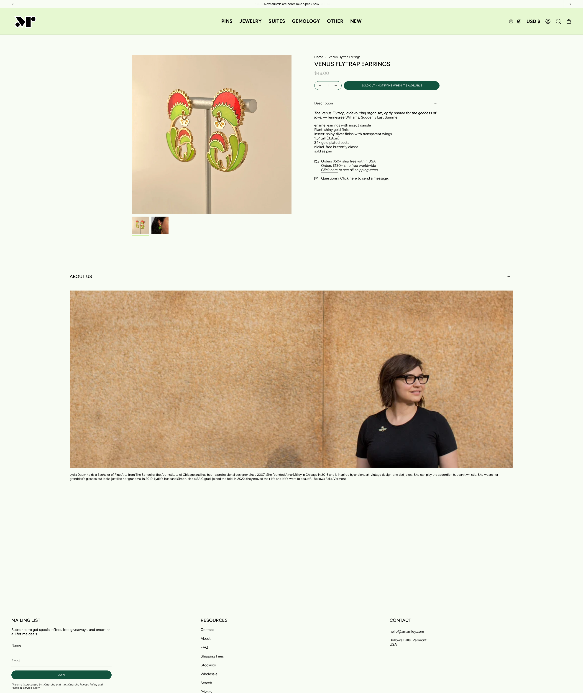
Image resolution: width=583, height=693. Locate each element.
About (206, 638)
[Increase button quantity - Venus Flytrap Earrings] (336, 85)
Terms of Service (21, 687)
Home (318, 57)
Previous (132, 134)
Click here (348, 178)
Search (206, 683)
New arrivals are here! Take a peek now (291, 4)
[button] (227, 21)
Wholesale (209, 674)
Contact (207, 629)
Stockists (208, 665)
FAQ (204, 647)
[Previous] (13, 4)
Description (323, 103)
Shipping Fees (212, 656)
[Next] (570, 4)
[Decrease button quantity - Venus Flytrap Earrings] (319, 85)
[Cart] (569, 21)
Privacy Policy (88, 684)
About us (81, 276)
